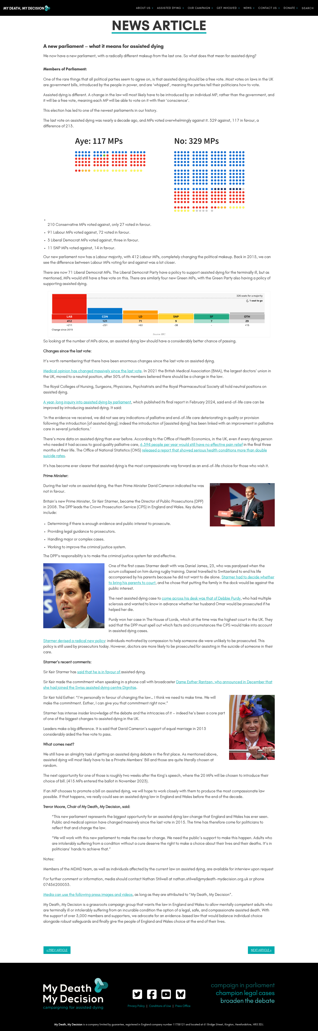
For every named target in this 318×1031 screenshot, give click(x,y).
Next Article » (261, 950)
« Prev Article (57, 950)
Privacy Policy (136, 1006)
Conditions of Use (160, 1006)
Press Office (182, 1006)
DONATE (289, 8)
